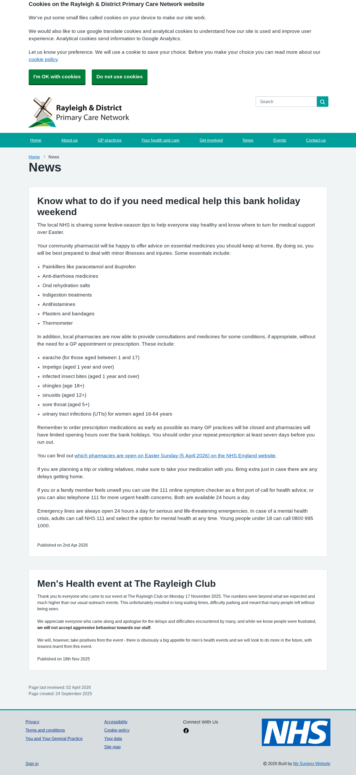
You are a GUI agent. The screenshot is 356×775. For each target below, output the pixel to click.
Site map (112, 747)
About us (69, 140)
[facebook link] (186, 731)
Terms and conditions (45, 730)
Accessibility (115, 722)
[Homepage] (137, 112)
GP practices (109, 140)
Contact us (316, 140)
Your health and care (160, 140)
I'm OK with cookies (57, 76)
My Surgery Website (311, 763)
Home (35, 140)
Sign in (32, 763)
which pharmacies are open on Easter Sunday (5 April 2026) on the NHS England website (175, 455)
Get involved (211, 140)
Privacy (32, 722)
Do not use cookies (119, 76)
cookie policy (43, 59)
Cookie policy (117, 730)
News (248, 140)
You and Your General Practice (54, 738)
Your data (113, 738)
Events (279, 140)
